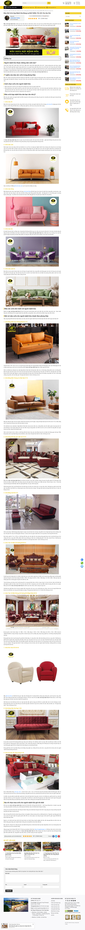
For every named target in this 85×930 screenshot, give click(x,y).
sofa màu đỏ (49, 104)
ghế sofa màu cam (18, 186)
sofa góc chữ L (17, 791)
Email (25, 884)
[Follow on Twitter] (71, 900)
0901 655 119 (68, 3)
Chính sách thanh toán (29, 7)
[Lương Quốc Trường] (7, 18)
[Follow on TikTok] (69, 900)
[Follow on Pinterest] (73, 900)
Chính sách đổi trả (52, 7)
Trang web (45, 884)
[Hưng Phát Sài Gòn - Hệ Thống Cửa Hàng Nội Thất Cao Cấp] (12, 3)
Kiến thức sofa (20, 10)
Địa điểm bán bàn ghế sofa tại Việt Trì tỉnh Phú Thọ (31, 854)
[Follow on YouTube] (75, 900)
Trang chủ (6, 10)
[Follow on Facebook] (65, 900)
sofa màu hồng (27, 191)
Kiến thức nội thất (13, 10)
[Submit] (49, 3)
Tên (6, 884)
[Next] (60, 849)
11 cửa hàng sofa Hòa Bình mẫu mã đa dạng (13, 854)
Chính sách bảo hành (41, 7)
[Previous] (4, 849)
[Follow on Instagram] (67, 900)
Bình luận (7, 873)
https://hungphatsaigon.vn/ (40, 829)
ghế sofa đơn (9, 696)
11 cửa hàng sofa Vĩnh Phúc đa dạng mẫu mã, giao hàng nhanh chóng (51, 854)
